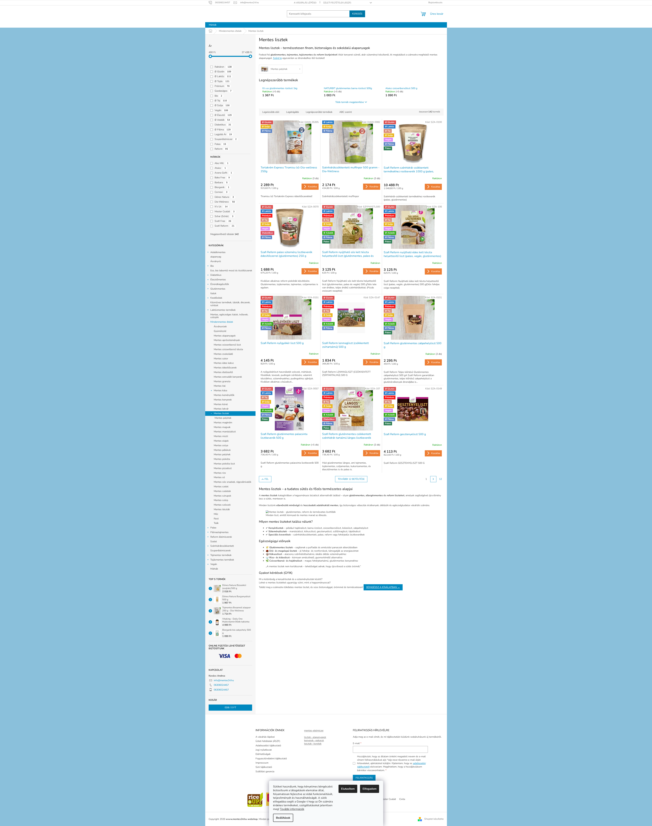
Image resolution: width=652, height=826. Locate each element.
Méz (216, 514)
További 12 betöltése (351, 479)
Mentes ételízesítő (223, 372)
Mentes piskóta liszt (224, 463)
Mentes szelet (221, 486)
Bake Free (222, 177)
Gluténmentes (217, 288)
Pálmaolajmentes (219, 532)
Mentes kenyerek (223, 399)
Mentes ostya (221, 445)
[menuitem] (212, 25)
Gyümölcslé (220, 331)
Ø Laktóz (223, 76)
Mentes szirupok (222, 495)
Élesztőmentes (218, 279)
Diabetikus (223, 124)
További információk (292, 809)
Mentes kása (220, 390)
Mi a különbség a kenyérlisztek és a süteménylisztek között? (290, 579)
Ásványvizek (220, 326)
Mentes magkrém (223, 422)
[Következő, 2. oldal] (433, 479)
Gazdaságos (223, 90)
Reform (221, 148)
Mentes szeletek (222, 491)
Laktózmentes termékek (223, 310)
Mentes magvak (222, 427)
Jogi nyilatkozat (264, 749)
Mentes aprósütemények (227, 340)
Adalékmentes (218, 252)
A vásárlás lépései (305, 2)
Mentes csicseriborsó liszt (227, 344)
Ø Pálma (223, 129)
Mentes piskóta (222, 459)
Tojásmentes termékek (222, 559)
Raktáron (223, 66)
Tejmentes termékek (220, 555)
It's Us (221, 206)
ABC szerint (345, 112)
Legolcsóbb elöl (270, 112)
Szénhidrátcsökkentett (222, 546)
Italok (213, 293)
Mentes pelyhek (223, 418)
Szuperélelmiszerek (220, 550)
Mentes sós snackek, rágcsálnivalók (232, 482)
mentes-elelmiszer (314, 730)
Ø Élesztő (223, 115)
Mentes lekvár (221, 408)
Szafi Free (223, 221)
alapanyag (215, 256)
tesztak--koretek (312, 743)
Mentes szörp (221, 500)
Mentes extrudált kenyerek (228, 376)
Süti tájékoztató (264, 767)
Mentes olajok (221, 440)
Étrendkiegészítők (219, 284)
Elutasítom (348, 789)
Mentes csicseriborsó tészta (228, 349)
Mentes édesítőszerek (225, 367)
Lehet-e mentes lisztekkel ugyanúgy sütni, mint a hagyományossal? (295, 582)
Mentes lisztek (221, 413)
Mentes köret (221, 404)
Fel (267, 479)
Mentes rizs (220, 473)
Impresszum (262, 762)
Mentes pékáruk (222, 450)
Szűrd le (277, 58)
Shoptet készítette (434, 819)
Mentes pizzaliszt (223, 468)
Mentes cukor (221, 358)
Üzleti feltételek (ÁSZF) (337, 2)
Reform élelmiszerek (221, 536)
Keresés (357, 13)
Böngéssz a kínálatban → (383, 587)
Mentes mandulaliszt (225, 431)
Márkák (214, 568)
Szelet (213, 541)
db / (230, 707)
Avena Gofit (223, 172)
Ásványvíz (215, 261)
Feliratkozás (364, 777)
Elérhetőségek (263, 754)
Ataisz (220, 168)
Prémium (222, 86)
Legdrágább (292, 112)
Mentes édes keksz (224, 363)
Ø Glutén (223, 71)
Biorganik (222, 187)
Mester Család (225, 211)
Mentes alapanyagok (225, 335)
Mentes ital (220, 385)
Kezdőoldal (216, 297)
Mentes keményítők (224, 395)
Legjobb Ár (223, 134)
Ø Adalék (222, 119)
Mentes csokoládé (223, 354)
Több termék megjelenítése (349, 102)
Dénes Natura (224, 197)
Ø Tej (221, 100)
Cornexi (221, 192)
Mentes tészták (222, 509)
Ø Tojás (222, 81)
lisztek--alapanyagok (315, 737)
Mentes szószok (222, 504)
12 (440, 479)
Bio (218, 95)
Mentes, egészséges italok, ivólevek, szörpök (229, 316)
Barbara (221, 182)
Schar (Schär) (224, 216)
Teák (216, 523)
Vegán (221, 110)
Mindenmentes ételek (221, 322)
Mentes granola (222, 381)
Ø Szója (222, 105)
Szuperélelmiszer (226, 139)
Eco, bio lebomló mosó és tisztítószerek (231, 270)
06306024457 (221, 685)
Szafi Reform (224, 225)
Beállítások (283, 818)
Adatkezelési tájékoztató (268, 745)
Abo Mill (221, 163)
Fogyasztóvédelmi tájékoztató (271, 758)
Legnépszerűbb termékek (319, 112)
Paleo (220, 144)
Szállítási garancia (265, 771)
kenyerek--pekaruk (314, 740)
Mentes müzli (221, 436)
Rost (216, 518)
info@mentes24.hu (224, 680)
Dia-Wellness (225, 201)
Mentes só (219, 477)
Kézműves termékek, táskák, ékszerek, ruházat (230, 304)
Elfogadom (370, 789)
